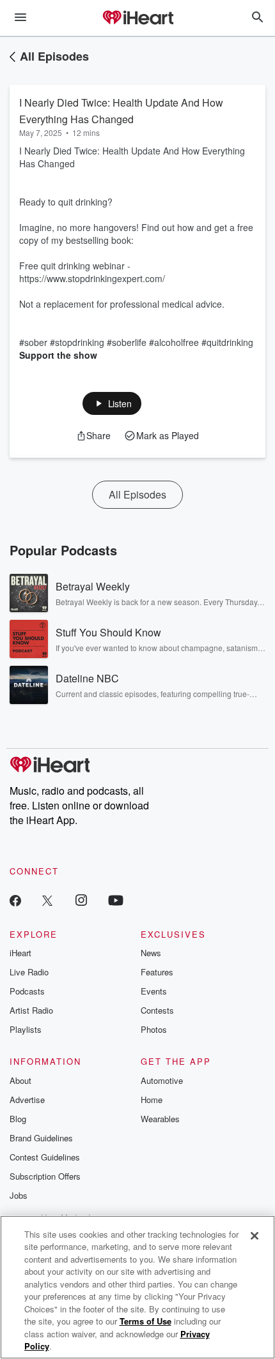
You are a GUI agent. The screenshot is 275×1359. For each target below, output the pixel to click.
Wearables (160, 1119)
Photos (154, 1029)
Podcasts (27, 991)
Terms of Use (145, 1321)
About (20, 1080)
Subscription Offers (45, 1176)
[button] (112, 403)
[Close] (254, 1236)
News (151, 953)
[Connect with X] (47, 900)
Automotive (162, 1080)
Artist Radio (31, 1010)
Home (151, 1099)
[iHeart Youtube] (115, 900)
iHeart (20, 953)
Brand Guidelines (41, 1138)
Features (157, 972)
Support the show (58, 355)
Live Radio (29, 972)
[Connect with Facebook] (15, 900)
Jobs (19, 1195)
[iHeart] (137, 18)
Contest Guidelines (45, 1157)
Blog (18, 1119)
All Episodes (54, 56)
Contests (157, 1010)
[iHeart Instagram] (81, 900)
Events (154, 991)
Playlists (26, 1029)
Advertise (27, 1099)
